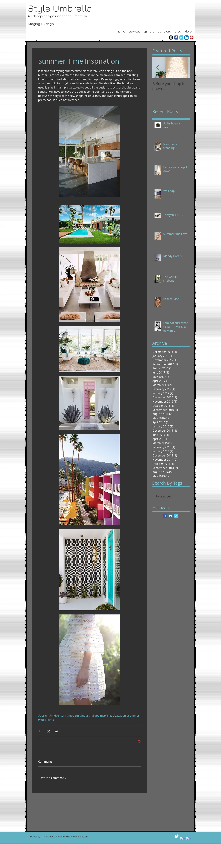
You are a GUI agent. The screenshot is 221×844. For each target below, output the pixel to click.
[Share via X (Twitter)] (48, 731)
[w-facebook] (182, 839)
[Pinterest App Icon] (192, 37)
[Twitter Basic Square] (176, 516)
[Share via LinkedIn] (56, 731)
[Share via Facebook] (39, 731)
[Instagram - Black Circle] (171, 37)
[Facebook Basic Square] (165, 516)
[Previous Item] (157, 67)
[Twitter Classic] (181, 37)
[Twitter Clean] (176, 836)
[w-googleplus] (188, 839)
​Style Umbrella (61, 8)
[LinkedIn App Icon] (186, 37)
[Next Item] (184, 67)
